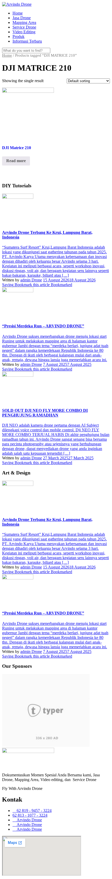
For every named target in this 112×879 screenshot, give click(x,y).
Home (18, 13)
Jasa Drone (22, 18)
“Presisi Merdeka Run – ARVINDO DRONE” (43, 326)
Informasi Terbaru (27, 41)
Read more (16, 160)
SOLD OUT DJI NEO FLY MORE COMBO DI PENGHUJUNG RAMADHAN (45, 412)
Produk (18, 36)
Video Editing (24, 32)
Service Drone (24, 27)
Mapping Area (24, 22)
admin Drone (31, 280)
